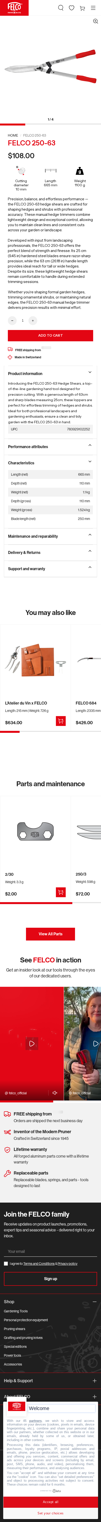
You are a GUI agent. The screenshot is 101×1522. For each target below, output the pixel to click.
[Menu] (93, 8)
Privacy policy (67, 1264)
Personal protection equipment (26, 1320)
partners (35, 1421)
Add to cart (50, 335)
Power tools (12, 1355)
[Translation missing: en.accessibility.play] (31, 1043)
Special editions (15, 1347)
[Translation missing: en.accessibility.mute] (53, 1093)
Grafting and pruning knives (23, 1338)
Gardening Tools (16, 1311)
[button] (61, 8)
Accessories (13, 1364)
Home (13, 135)
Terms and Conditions (39, 1264)
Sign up (50, 1278)
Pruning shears (14, 1329)
